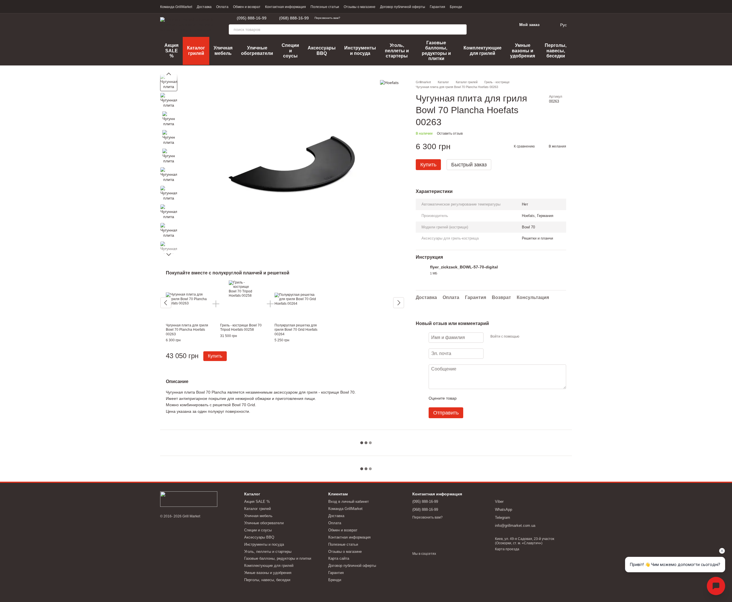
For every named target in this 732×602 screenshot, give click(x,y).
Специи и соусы (290, 50)
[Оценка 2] (475, 398)
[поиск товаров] (461, 29)
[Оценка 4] (493, 398)
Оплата (222, 7)
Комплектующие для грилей (483, 50)
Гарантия (437, 7)
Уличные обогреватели (257, 50)
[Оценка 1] (466, 398)
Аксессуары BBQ (322, 50)
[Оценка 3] (484, 398)
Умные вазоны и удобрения (522, 50)
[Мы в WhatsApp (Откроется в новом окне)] (355, 18)
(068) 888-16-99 (294, 18)
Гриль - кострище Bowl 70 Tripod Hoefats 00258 (241, 327)
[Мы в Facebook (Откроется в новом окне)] (369, 18)
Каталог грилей (196, 50)
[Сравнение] (482, 24)
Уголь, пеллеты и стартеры (397, 50)
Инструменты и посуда (360, 50)
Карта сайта (338, 558)
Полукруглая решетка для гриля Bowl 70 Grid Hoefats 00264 (295, 329)
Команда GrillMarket (176, 7)
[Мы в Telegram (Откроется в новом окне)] (348, 18)
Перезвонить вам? (327, 17)
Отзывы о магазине (359, 7)
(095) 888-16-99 (251, 18)
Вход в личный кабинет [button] (348, 501)
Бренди (456, 7)
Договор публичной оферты (402, 7)
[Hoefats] (389, 82)
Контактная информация (285, 7)
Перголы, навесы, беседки (555, 50)
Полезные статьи (325, 7)
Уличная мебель (223, 50)
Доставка (204, 7)
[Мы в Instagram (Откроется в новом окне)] (375, 18)
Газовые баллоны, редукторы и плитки (436, 50)
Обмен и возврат (246, 7)
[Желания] (497, 24)
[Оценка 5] (502, 398)
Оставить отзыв (450, 133)
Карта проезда (507, 549)
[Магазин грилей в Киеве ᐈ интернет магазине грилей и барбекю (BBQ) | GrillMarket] (188, 499)
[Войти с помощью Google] (534, 336)
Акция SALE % (171, 50)
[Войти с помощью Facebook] (525, 336)
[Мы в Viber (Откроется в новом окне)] (362, 18)
